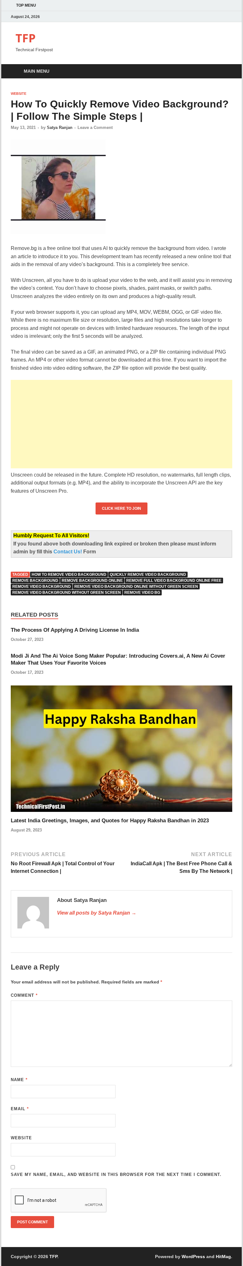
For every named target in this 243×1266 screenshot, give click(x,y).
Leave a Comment (95, 127)
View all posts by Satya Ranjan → (96, 913)
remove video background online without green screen (136, 586)
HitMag (223, 1256)
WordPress (193, 1256)
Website (18, 93)
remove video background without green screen (66, 592)
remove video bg (142, 592)
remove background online (92, 580)
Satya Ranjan (59, 127)
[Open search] (226, 71)
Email (20, 1108)
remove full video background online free (173, 580)
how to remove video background (69, 574)
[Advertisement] (121, 424)
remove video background (41, 586)
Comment (24, 995)
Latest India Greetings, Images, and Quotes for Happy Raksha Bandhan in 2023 (110, 821)
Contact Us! (68, 551)
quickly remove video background (148, 574)
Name (19, 1079)
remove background (35, 580)
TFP (26, 38)
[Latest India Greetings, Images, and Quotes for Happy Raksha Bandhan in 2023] (121, 751)
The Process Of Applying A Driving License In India (75, 630)
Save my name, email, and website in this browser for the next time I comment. (116, 1174)
